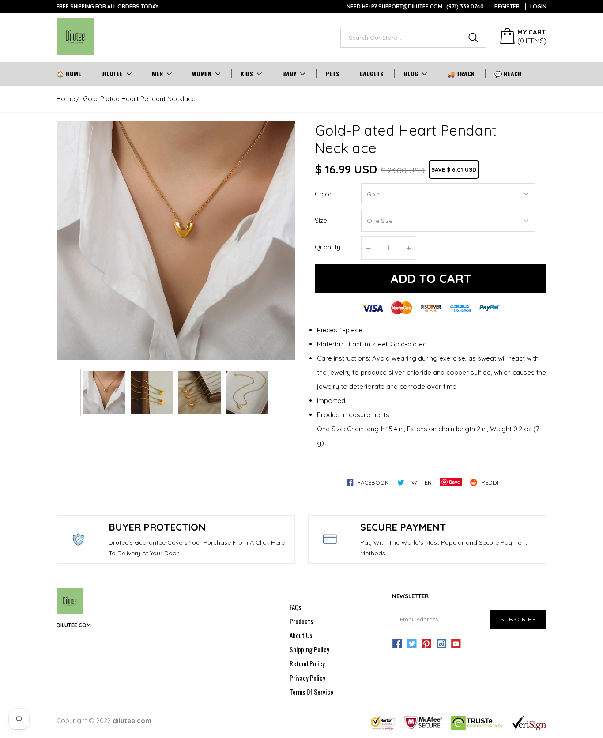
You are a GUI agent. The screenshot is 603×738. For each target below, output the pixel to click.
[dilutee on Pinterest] (426, 644)
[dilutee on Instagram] (441, 644)
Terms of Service (311, 692)
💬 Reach (508, 73)
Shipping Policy (309, 649)
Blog (410, 73)
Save (454, 481)
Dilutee (112, 73)
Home (66, 98)
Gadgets (371, 73)
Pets (332, 73)
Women (201, 73)
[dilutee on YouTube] (456, 644)
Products (301, 621)
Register (507, 6)
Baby (289, 73)
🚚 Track (461, 73)
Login (538, 6)
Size (321, 220)
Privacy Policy (307, 677)
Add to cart (430, 278)
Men (157, 73)
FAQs (295, 607)
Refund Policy (307, 663)
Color (323, 194)
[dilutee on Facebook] (397, 644)
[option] (176, 240)
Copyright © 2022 (104, 720)
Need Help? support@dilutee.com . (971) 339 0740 (415, 6)
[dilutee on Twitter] (412, 644)
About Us (301, 635)
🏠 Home (69, 73)
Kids (247, 73)
